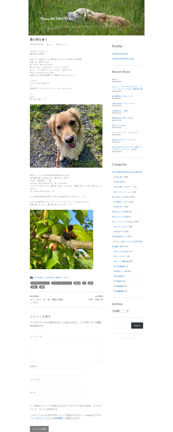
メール (35, 379)
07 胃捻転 (118, 281)
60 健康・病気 (117, 247)
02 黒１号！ (118, 207)
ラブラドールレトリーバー (62, 283)
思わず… (115, 79)
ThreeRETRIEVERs (120, 54)
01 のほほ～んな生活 (43, 278)
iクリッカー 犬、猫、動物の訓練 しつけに (47, 299)
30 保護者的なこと (119, 237)
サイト (33, 393)
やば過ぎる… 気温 (120, 111)
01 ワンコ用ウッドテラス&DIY (126, 242)
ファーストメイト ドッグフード (125, 132)
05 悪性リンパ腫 (120, 271)
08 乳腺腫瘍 (118, 286)
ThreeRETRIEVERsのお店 (123, 59)
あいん (50, 44)
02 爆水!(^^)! (119, 232)
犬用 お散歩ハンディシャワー (124, 104)
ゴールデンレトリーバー (40, 283)
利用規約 (58, 418)
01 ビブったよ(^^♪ (121, 227)
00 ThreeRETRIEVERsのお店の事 (125, 172)
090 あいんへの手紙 (120, 212)
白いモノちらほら (119, 125)
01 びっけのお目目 (121, 251)
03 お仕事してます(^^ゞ (123, 187)
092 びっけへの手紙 (120, 217)
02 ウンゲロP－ (120, 256)
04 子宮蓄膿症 (119, 266)
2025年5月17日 (37, 44)
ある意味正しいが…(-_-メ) (122, 96)
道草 (42, 287)
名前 (33, 366)
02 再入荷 (118, 182)
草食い (34, 287)
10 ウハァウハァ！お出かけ (123, 222)
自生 (90, 283)
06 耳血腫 (118, 276)
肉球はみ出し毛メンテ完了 (122, 118)
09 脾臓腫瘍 (118, 291)
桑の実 (77, 283)
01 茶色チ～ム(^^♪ (61, 278)
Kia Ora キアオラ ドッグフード (124, 140)
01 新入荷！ (118, 177)
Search (137, 326)
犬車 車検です (95, 298)
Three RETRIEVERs (56, 18)
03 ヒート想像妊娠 (121, 261)
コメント (36, 337)
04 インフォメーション (123, 192)
